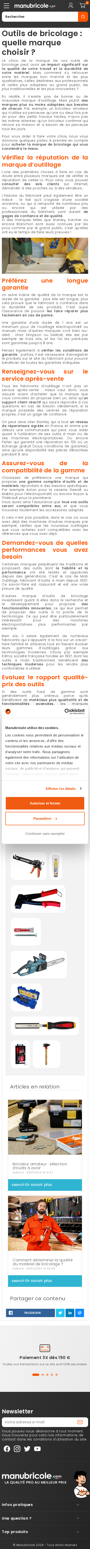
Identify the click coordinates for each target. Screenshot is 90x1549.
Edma (7, 656)
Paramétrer (42, 818)
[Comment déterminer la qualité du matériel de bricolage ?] (45, 1223)
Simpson (33, 335)
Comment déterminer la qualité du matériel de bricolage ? (43, 1262)
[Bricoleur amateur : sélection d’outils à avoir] (45, 1127)
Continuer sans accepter (45, 833)
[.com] (32, 5)
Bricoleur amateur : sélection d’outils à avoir (40, 1166)
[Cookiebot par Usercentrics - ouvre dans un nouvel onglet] (65, 711)
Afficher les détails (60, 788)
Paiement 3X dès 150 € (45, 1357)
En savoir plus (32, 1184)
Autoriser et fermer (45, 803)
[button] (35, 1375)
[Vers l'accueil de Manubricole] (34, 1478)
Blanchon (25, 224)
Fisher (7, 442)
